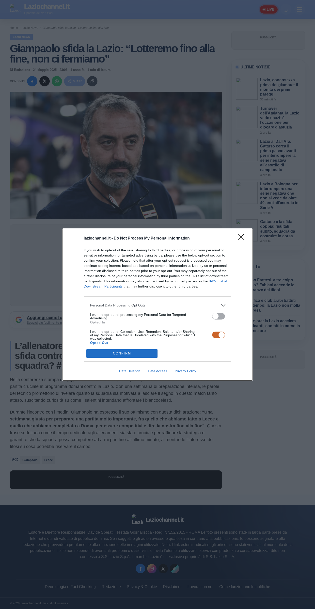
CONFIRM (122, 353)
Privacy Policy (185, 371)
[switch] (218, 316)
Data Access (157, 371)
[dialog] (157, 304)
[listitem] (157, 305)
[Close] (242, 238)
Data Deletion (129, 371)
